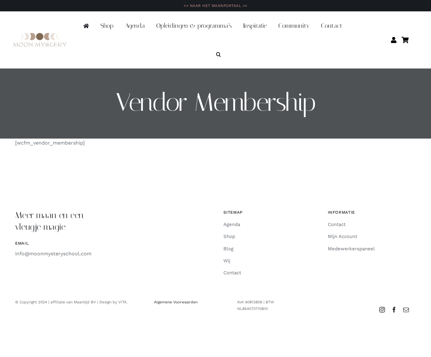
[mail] (406, 309)
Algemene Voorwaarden (176, 302)
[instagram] (382, 309)
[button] (218, 54)
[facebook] (394, 309)
